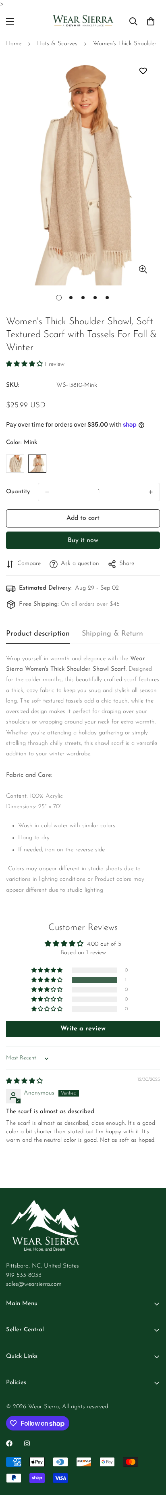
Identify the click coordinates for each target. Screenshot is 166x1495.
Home (13, 44)
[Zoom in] (143, 269)
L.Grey (15, 464)
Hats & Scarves (57, 44)
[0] (150, 21)
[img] (24, 1081)
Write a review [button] (83, 1029)
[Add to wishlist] (143, 71)
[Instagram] (27, 1443)
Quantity (18, 492)
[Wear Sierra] (83, 21)
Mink (37, 464)
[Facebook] (9, 1443)
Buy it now (83, 540)
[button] (25, 364)
